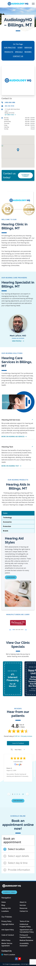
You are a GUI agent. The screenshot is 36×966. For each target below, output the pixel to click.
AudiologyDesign (15, 964)
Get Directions (9, 115)
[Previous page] (8, 794)
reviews (28, 52)
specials (19, 52)
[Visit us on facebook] (16, 958)
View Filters (18, 749)
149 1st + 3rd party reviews (23, 736)
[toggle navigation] (33, 3)
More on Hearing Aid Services (12, 437)
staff (20, 47)
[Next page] (27, 794)
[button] (18, 150)
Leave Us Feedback (18, 743)
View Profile (17, 341)
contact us (18, 56)
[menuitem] (8, 902)
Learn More (11, 577)
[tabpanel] (18, 571)
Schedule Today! (25, 175)
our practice (10, 47)
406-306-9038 (9, 106)
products (9, 52)
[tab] (18, 513)
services (28, 47)
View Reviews (18, 800)
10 (23, 794)
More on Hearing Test (10, 466)
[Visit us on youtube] (19, 958)
